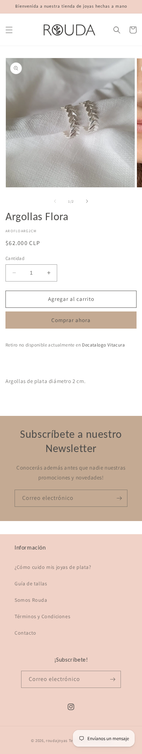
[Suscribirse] (119, 498)
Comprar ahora (71, 320)
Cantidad (14, 258)
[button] (9, 30)
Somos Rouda (31, 600)
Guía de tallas (31, 583)
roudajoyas (57, 740)
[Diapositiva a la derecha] (87, 201)
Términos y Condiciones (42, 616)
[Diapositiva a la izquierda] (55, 201)
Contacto (25, 632)
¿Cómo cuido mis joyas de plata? (53, 567)
